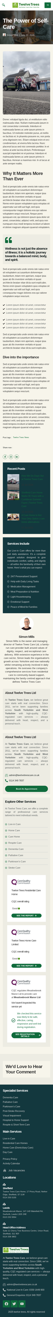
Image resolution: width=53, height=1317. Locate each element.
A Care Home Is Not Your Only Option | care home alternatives (33, 518)
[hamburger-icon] (48, 5)
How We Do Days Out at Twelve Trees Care (32, 477)
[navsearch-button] (3, 5)
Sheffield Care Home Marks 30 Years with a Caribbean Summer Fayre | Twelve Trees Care (32, 499)
